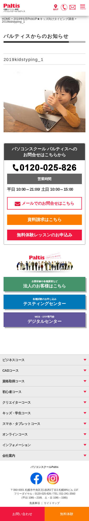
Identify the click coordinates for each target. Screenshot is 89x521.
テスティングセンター (44, 302)
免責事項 (35, 503)
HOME (6, 19)
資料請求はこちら (45, 219)
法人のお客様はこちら (44, 284)
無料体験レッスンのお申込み (44, 235)
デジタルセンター (45, 319)
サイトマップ (52, 503)
